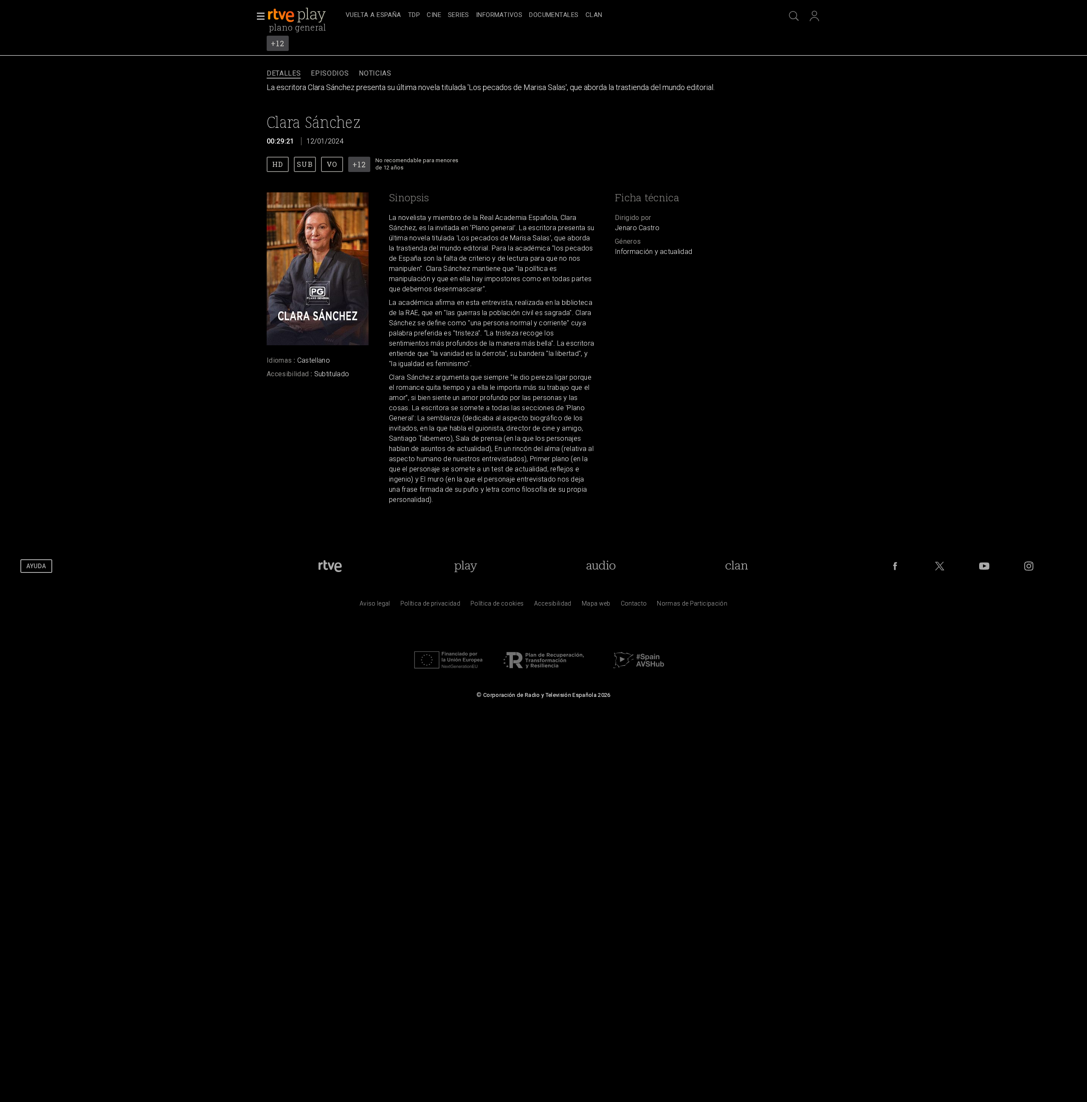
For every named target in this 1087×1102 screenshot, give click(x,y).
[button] (258, 16)
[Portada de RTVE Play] (298, 15)
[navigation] (552, 15)
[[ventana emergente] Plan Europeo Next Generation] (448, 670)
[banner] (305, 15)
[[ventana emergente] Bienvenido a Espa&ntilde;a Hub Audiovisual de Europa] (638, 670)
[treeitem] (373, 15)
